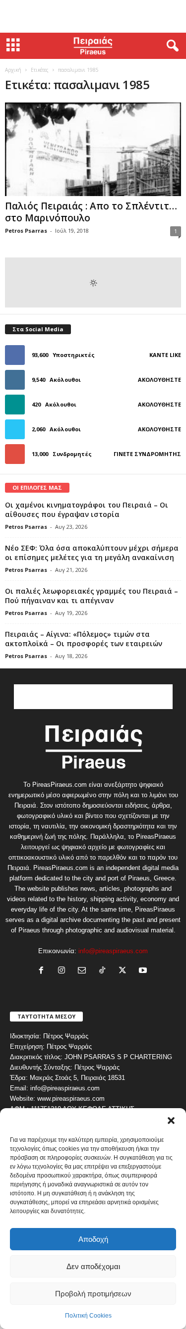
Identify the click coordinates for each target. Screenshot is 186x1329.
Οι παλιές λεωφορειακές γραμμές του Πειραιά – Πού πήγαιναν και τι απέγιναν (91, 595)
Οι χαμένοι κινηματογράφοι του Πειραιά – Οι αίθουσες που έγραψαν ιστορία (86, 509)
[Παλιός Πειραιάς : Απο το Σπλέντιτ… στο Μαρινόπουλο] (93, 149)
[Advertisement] (93, 16)
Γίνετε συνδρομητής (147, 454)
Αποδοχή (93, 1239)
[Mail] (84, 971)
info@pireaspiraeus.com (113, 951)
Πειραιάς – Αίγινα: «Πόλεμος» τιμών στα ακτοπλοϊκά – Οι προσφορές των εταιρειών (83, 638)
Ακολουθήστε (159, 379)
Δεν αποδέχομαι (93, 1266)
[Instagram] (64, 971)
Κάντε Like (165, 354)
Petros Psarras (26, 230)
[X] (125, 971)
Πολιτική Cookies (88, 1315)
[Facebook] (43, 971)
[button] (171, 1120)
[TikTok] (104, 971)
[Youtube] (144, 971)
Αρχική (13, 69)
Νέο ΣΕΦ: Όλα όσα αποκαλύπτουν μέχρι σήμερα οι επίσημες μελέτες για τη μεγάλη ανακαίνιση (92, 552)
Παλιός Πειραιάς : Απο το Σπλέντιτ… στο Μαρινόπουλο (91, 212)
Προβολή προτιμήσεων (93, 1293)
